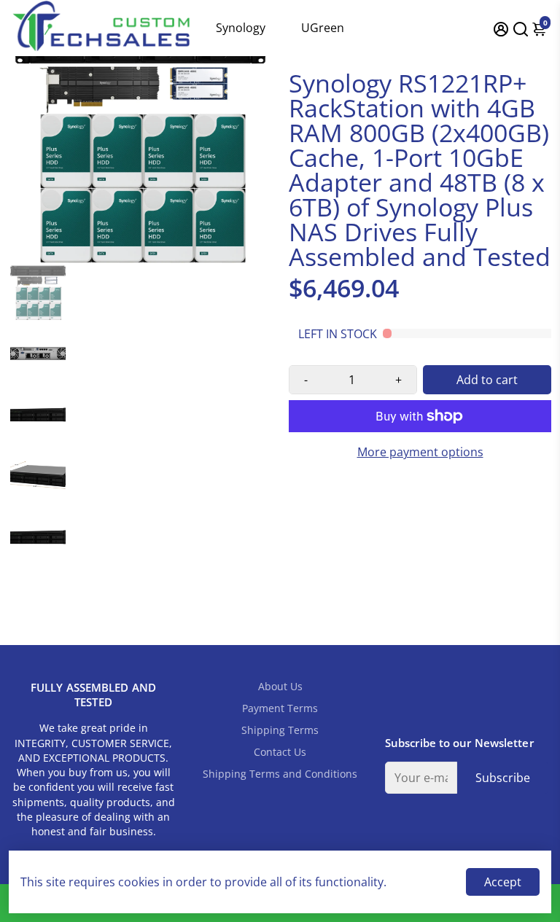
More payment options (420, 452)
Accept (502, 882)
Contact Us (280, 752)
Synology (240, 28)
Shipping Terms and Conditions (280, 774)
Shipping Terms (280, 730)
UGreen (322, 28)
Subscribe (502, 778)
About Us (280, 686)
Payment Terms (280, 708)
